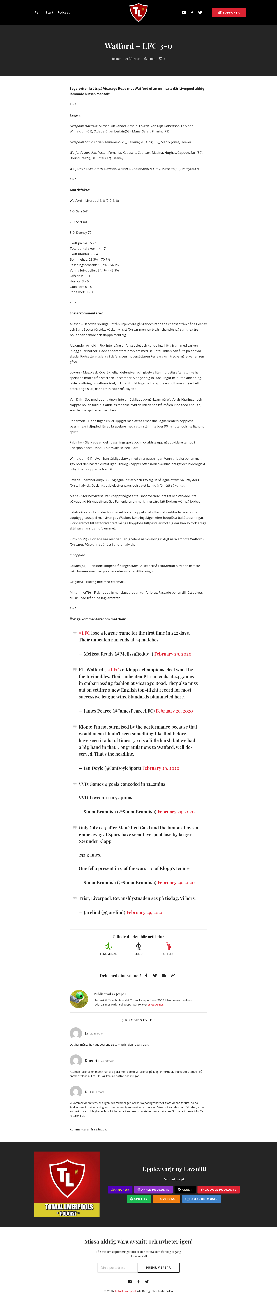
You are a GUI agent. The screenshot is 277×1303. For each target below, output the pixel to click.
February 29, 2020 (172, 654)
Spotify (140, 1199)
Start (49, 12)
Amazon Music (204, 1199)
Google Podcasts (220, 1189)
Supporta (231, 12)
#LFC (84, 633)
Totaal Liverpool (125, 1291)
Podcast (63, 12)
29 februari (132, 58)
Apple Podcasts (154, 1189)
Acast (186, 1189)
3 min (151, 58)
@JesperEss (156, 1004)
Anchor (122, 1189)
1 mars (100, 1092)
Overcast (168, 1199)
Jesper (116, 58)
